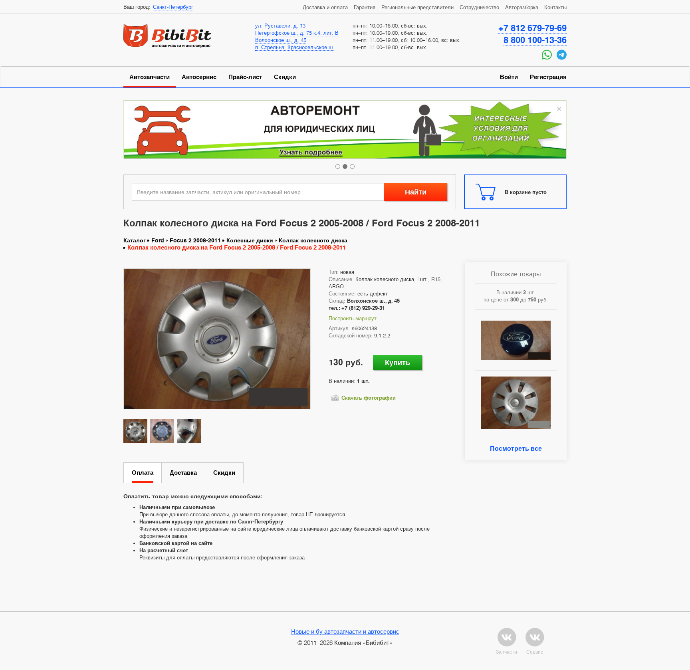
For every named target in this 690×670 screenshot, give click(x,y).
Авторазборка (521, 7)
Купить (397, 362)
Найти (415, 192)
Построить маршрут (353, 318)
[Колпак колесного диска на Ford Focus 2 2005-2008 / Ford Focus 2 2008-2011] (217, 338)
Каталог (134, 240)
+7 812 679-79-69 (532, 28)
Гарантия (364, 7)
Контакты (555, 7)
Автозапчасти (149, 77)
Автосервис (199, 77)
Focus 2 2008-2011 (195, 240)
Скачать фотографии (368, 397)
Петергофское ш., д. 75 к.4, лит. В (297, 33)
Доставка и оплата (325, 7)
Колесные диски (249, 240)
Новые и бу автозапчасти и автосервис (345, 631)
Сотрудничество (479, 7)
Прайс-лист (245, 77)
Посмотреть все (516, 448)
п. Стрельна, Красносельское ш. (294, 47)
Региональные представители (417, 7)
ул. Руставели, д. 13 (280, 25)
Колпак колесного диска (313, 240)
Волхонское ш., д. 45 (280, 40)
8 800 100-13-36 (535, 40)
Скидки (285, 77)
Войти (509, 77)
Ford (157, 240)
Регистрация (548, 77)
